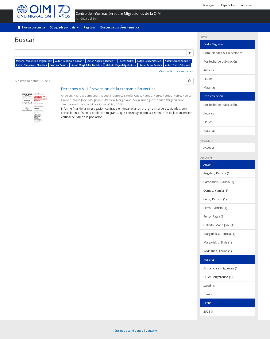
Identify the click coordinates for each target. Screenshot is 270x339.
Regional (89, 27)
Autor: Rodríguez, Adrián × (69, 60)
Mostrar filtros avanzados (176, 71)
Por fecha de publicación (220, 61)
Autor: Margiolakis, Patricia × (87, 65)
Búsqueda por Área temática (119, 27)
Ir (190, 53)
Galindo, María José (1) (218, 225)
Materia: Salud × (59, 65)
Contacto (151, 330)
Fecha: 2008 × (126, 60)
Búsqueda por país (63, 27)
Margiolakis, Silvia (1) (217, 242)
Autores (208, 70)
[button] (228, 5)
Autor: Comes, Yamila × (177, 60)
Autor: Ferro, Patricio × (177, 65)
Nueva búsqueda (33, 27)
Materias (209, 87)
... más (207, 294)
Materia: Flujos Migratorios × (121, 65)
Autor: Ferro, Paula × (151, 65)
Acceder (208, 147)
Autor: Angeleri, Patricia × (101, 60)
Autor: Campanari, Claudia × (31, 65)
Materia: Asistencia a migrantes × (34, 60)
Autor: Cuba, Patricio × (149, 60)
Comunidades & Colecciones (223, 53)
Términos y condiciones (128, 330)
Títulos (208, 79)
